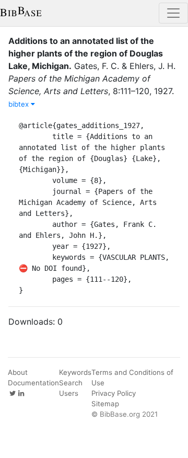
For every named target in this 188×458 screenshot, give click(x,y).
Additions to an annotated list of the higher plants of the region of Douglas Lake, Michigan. (85, 53)
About (18, 372)
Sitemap (105, 403)
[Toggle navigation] (173, 13)
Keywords (75, 372)
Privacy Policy (113, 393)
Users (68, 393)
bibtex (19, 104)
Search (71, 383)
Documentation (33, 383)
